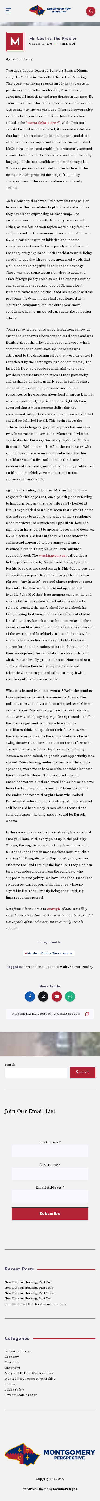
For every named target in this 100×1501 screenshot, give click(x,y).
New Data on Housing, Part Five (28, 1282)
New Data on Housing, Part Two (29, 1298)
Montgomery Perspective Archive (30, 1379)
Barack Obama (34, 967)
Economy (12, 1357)
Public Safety (14, 1389)
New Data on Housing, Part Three (30, 1293)
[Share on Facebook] (30, 996)
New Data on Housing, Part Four (29, 1288)
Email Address (50, 1187)
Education (12, 1362)
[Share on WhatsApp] (70, 996)
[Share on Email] (57, 996)
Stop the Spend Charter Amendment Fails (35, 1304)
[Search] (90, 11)
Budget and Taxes (18, 1351)
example (54, 909)
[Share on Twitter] (43, 996)
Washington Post (53, 556)
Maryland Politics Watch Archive (50, 953)
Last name (50, 1165)
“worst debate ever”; (43, 123)
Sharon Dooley (81, 967)
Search (10, 1064)
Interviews (12, 1368)
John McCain (58, 967)
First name (50, 1142)
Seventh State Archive (21, 1395)
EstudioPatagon (65, 1489)
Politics (10, 1384)
